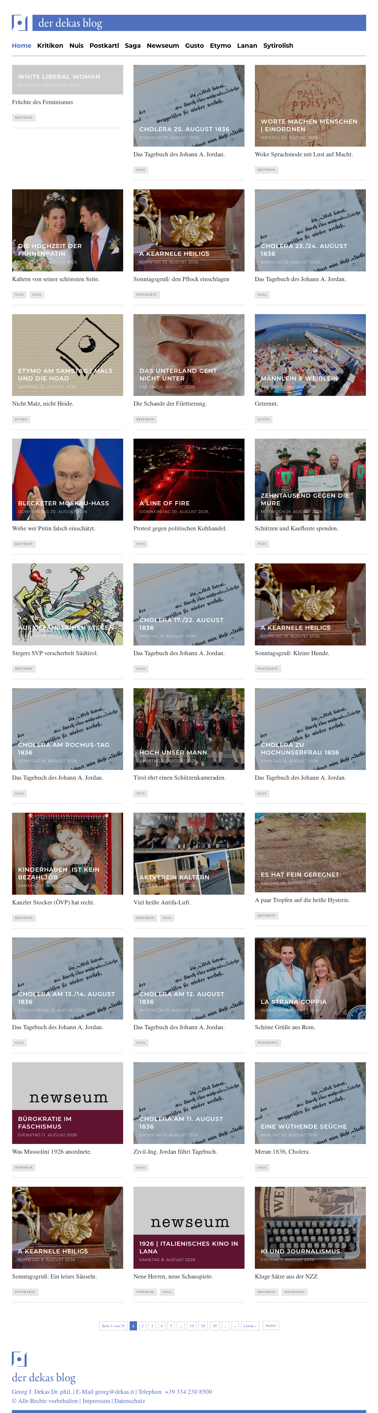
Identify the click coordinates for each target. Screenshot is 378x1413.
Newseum (163, 46)
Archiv (270, 1325)
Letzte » (250, 1325)
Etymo (220, 46)
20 (203, 1325)
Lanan (247, 46)
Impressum (96, 1400)
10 (192, 1325)
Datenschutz (129, 1400)
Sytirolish (278, 46)
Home (21, 46)
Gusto (194, 46)
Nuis (76, 46)
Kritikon (50, 46)
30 (215, 1325)
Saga (133, 46)
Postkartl (104, 46)
